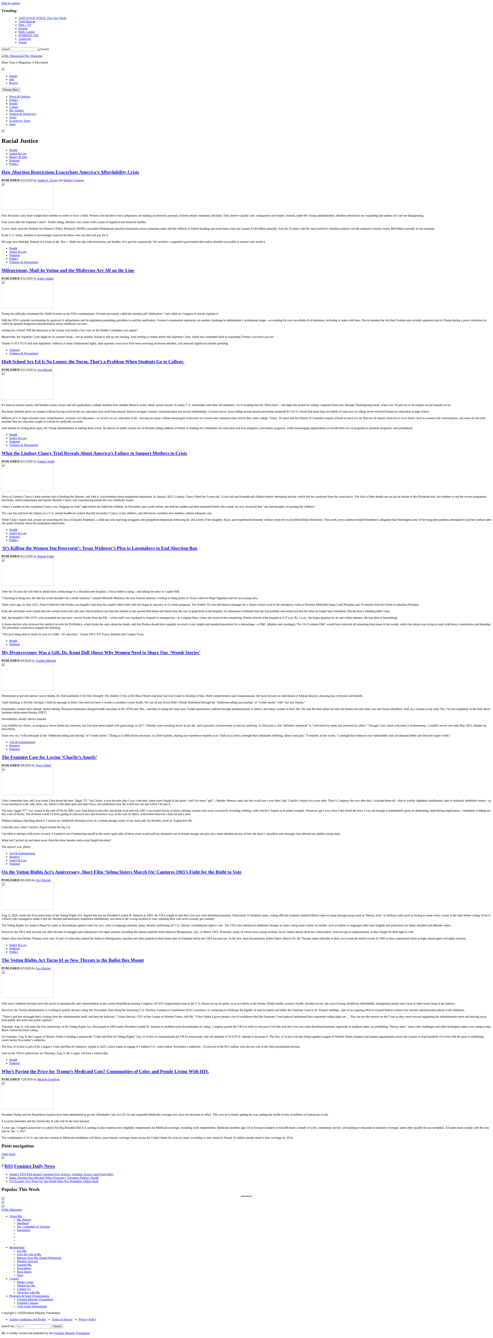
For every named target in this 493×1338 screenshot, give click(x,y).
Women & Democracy (23, 114)
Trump (22, 42)
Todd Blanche (27, 21)
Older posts (8, 1154)
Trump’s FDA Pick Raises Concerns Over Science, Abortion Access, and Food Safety (61, 1174)
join (11, 79)
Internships (23, 1230)
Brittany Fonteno (74, 180)
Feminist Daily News (34, 1166)
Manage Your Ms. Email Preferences (39, 1257)
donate (13, 76)
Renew (13, 83)
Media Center (25, 1282)
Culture (13, 107)
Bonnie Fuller (45, 556)
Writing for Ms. (26, 1285)
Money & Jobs (18, 157)
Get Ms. (22, 1251)
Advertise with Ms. (28, 1292)
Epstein (23, 28)
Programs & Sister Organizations (29, 1296)
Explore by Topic (19, 120)
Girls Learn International (32, 1306)
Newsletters (24, 1268)
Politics (13, 100)
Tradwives (24, 38)
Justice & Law (18, 153)
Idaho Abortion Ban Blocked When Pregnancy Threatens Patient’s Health (54, 1177)
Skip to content (11, 3)
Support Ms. (24, 1264)
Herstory (14, 745)
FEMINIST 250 (28, 35)
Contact (14, 1278)
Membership (16, 1247)
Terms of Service (62, 1319)
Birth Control (26, 31)
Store (12, 124)
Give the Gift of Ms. (29, 1254)
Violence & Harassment (23, 262)
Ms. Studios (16, 110)
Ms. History (24, 1219)
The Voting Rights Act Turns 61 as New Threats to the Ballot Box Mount (73, 960)
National (14, 160)
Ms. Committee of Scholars (33, 1226)
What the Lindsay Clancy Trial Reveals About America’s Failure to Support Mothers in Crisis (94, 453)
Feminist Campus (27, 1303)
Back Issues (24, 1271)
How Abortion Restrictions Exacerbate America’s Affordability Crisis (70, 172)
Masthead (23, 1223)
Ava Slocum (44, 369)
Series (13, 117)
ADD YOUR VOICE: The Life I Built (42, 18)
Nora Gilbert (43, 765)
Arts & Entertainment (22, 742)
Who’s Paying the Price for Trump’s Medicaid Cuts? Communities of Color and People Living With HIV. (105, 1071)
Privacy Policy (87, 1319)
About (15, 1216)
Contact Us (24, 1289)
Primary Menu (11, 89)
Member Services (27, 1261)
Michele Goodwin (48, 1079)
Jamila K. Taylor (47, 180)
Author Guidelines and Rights (27, 1319)
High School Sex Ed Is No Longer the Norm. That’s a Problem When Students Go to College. (93, 361)
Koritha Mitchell (46, 660)
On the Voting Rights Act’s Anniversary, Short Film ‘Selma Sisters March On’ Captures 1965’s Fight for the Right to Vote (121, 871)
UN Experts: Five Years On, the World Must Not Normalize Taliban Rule (53, 1181)
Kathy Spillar (45, 278)
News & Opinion (19, 96)
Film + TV (25, 25)
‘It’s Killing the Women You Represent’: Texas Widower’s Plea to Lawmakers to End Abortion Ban (99, 548)
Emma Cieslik (45, 461)
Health (13, 103)
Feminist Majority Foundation (35, 1299)
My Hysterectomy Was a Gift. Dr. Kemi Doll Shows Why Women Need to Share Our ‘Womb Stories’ (101, 652)
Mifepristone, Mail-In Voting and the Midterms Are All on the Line (68, 270)
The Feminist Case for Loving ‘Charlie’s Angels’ (49, 757)
